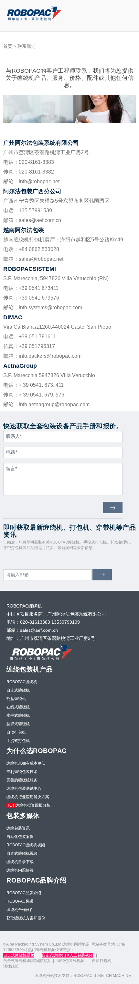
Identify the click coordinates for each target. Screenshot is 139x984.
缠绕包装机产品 (29, 669)
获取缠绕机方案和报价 (25, 918)
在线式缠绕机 (18, 707)
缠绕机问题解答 (20, 870)
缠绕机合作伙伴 (20, 909)
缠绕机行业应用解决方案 (27, 797)
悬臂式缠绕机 (18, 724)
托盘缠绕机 (16, 698)
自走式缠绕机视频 (21, 853)
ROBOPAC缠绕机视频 (25, 845)
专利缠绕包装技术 (21, 771)
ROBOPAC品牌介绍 (36, 880)
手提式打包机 (18, 740)
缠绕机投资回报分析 (28, 805)
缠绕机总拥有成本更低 (25, 763)
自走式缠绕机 (18, 690)
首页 (7, 46)
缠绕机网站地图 (76, 944)
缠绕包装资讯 (18, 828)
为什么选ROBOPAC (36, 750)
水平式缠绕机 (18, 715)
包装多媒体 (23, 815)
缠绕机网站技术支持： (54, 975)
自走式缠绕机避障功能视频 (26, 960)
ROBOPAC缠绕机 (21, 682)
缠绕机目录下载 (20, 862)
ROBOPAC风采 (19, 901)
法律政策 (11, 966)
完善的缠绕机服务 (21, 780)
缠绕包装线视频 (70, 960)
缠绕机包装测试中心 (23, 788)
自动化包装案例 (20, 836)
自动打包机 (16, 732)
